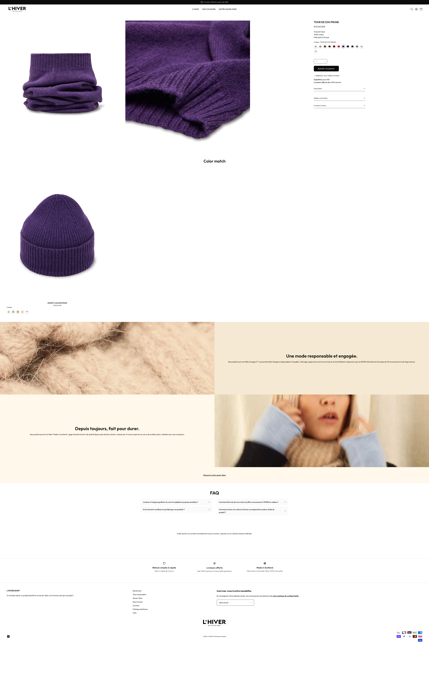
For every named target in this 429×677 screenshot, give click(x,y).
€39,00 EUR (57, 305)
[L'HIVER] (17, 9)
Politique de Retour (140, 609)
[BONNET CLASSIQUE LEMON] (22, 312)
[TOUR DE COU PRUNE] (343, 46)
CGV (135, 613)
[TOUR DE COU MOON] (362, 46)
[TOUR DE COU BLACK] (348, 46)
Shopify (223, 636)
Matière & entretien (321, 98)
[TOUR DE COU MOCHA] (325, 46)
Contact (136, 605)
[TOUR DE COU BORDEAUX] (334, 46)
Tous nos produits (139, 594)
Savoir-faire (137, 598)
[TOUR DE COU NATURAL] (316, 46)
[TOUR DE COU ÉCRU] (316, 51)
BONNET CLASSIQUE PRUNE (57, 303)
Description (318, 89)
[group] (214, 2)
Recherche (137, 591)
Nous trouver (138, 602)
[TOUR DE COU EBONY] (329, 46)
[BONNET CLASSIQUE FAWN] (18, 312)
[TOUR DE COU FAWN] (320, 46)
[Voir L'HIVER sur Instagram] (8, 636)
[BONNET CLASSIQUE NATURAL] (9, 312)
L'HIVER (210, 636)
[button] (209, 9)
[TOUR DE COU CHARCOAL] (352, 46)
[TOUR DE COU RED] (339, 46)
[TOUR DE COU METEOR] (357, 46)
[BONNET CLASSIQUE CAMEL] (13, 312)
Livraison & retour (320, 106)
